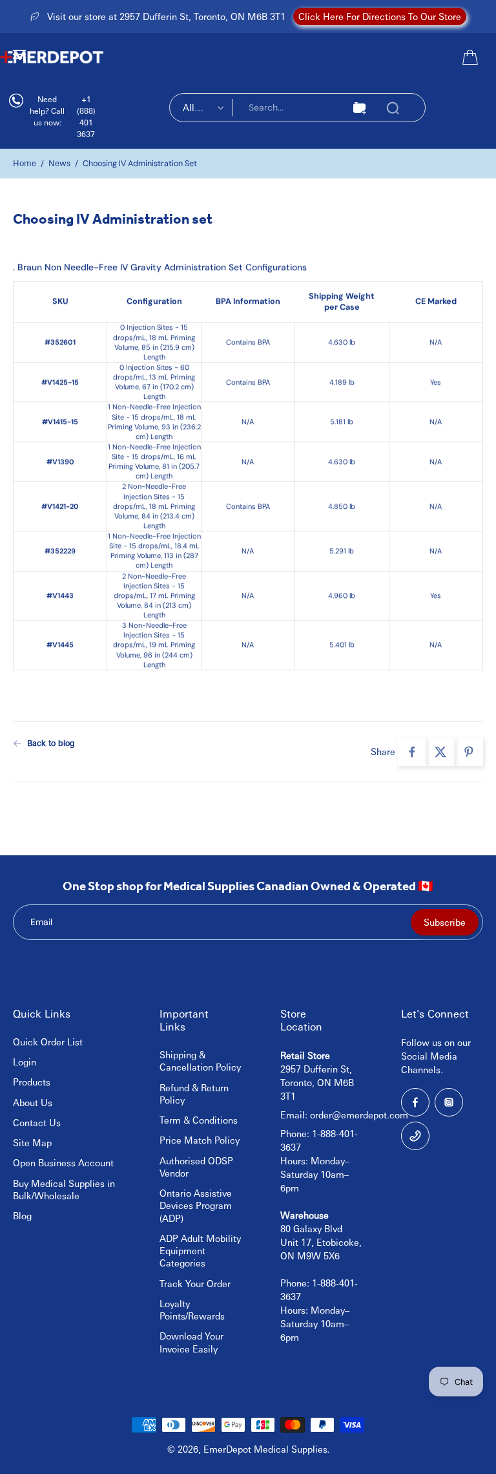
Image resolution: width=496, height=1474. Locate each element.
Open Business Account (63, 1162)
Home (24, 163)
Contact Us (37, 1122)
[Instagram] (449, 1102)
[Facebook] (415, 1102)
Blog (22, 1215)
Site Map (32, 1142)
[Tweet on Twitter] (440, 752)
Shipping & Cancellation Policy (200, 1061)
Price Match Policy (200, 1140)
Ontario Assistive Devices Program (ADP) (196, 1205)
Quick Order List (48, 1041)
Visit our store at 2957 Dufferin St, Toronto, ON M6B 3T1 (166, 16)
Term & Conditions (199, 1120)
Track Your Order (195, 1283)
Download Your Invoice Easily (191, 1342)
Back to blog (51, 743)
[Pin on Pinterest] (469, 752)
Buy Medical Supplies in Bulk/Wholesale (64, 1189)
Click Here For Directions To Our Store (379, 16)
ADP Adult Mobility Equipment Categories (200, 1250)
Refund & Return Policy (194, 1094)
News (59, 163)
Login (24, 1061)
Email (41, 922)
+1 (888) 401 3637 (86, 116)
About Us (32, 1102)
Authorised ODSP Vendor (196, 1167)
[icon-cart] (469, 56)
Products (31, 1081)
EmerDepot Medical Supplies (265, 1449)
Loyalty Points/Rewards (192, 1309)
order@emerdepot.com (359, 1114)
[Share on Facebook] (412, 752)
